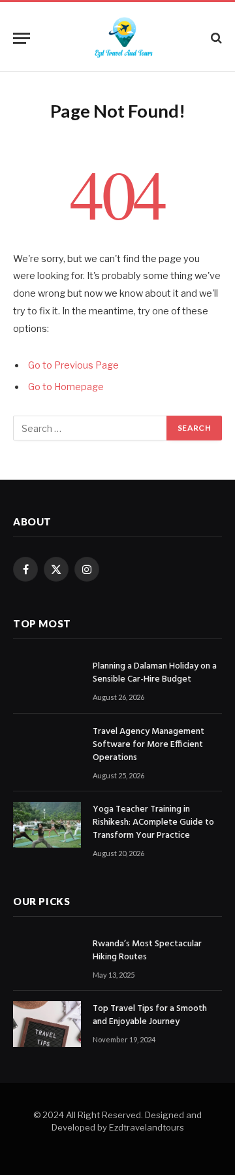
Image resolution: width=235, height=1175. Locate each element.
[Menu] (21, 38)
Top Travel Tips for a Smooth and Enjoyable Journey (150, 1015)
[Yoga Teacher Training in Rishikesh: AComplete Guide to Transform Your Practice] (47, 824)
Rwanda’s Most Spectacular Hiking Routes (147, 950)
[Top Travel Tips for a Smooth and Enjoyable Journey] (47, 1023)
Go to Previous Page (73, 365)
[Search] (215, 38)
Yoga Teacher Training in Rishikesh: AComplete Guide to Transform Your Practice (153, 822)
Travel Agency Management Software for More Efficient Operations (148, 744)
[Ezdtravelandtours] (124, 38)
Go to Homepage (66, 387)
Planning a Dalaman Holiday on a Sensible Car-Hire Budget (155, 673)
